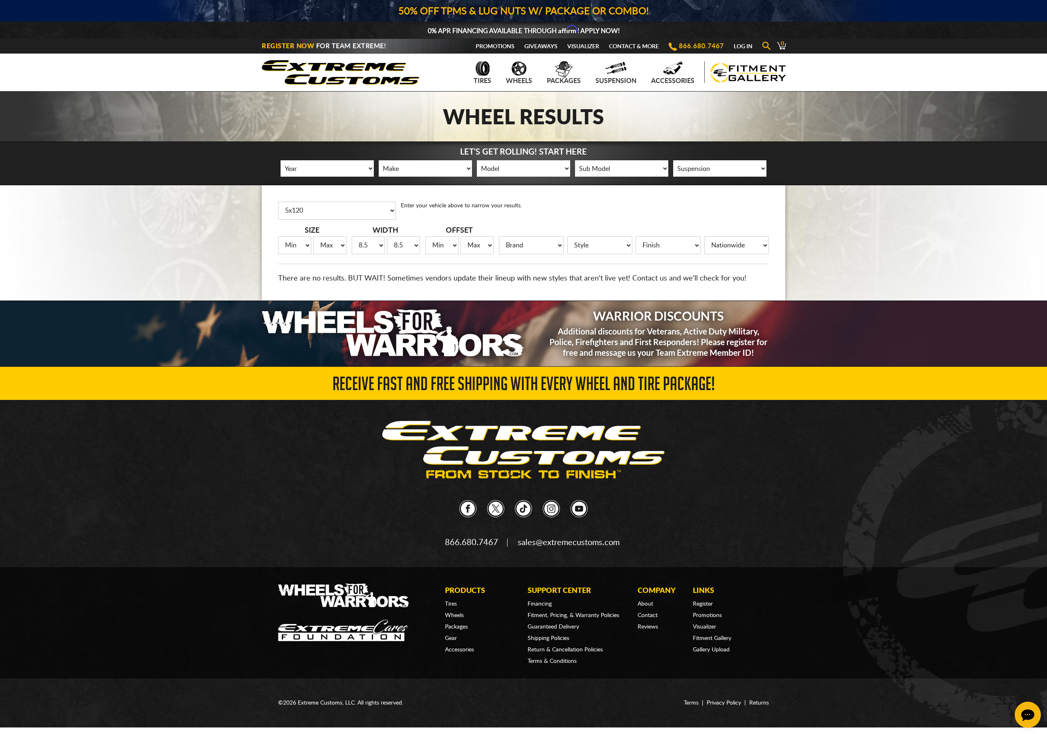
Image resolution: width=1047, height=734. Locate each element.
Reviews (648, 627)
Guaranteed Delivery (553, 627)
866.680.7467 (701, 46)
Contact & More (634, 46)
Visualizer (583, 46)
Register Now (288, 46)
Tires (482, 81)
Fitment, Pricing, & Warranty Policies (573, 615)
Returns (759, 703)
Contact (648, 615)
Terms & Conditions (552, 661)
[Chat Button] (1028, 715)
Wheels (519, 81)
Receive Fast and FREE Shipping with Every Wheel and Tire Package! (524, 386)
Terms (691, 703)
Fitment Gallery (712, 638)
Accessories (672, 81)
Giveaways (540, 46)
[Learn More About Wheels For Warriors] (523, 333)
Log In (743, 46)
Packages (564, 81)
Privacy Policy (724, 703)
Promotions (495, 46)
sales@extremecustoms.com (569, 543)
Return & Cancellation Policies (565, 650)
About (645, 604)
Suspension (615, 81)
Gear (451, 638)
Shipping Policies (548, 638)
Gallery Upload (711, 650)
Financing (540, 604)
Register (703, 604)
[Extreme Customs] (341, 70)
